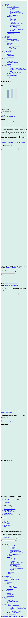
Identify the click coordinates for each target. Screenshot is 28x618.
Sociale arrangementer (9, 121)
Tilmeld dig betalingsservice (11, 285)
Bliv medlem (7, 36)
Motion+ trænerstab (15, 46)
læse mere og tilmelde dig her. (13, 267)
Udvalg (8, 18)
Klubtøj (12, 9)
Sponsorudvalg (13, 26)
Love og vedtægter (14, 11)
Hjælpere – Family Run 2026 (17, 68)
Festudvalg (12, 20)
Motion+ (9, 44)
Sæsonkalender (10, 57)
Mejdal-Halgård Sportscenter (14, 15)
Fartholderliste (13, 48)
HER (9, 133)
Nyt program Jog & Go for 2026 (12, 514)
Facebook (6, 58)
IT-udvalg (12, 22)
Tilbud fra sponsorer (12, 39)
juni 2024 (6, 526)
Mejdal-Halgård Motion (13, 7)
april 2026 (6, 522)
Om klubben (13, 8)
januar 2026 (7, 524)
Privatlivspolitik (11, 33)
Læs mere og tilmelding (6, 412)
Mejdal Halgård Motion (6, 616)
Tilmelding (6, 65)
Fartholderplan (10, 47)
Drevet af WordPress (18, 616)
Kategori (9, 54)
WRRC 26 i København (7, 499)
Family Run (10, 61)
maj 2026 (6, 521)
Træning (6, 41)
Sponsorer (6, 37)
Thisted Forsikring (14, 40)
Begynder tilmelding (12, 75)
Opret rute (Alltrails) (18, 29)
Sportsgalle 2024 (8, 513)
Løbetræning (10, 43)
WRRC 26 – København (13, 73)
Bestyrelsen (10, 16)
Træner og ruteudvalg (15, 27)
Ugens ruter (6, 4)
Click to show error (5, 537)
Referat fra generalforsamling (17, 14)
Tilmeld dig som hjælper (13, 66)
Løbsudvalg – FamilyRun (16, 23)
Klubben (6, 5)
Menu (2, 1)
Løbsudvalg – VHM (15, 25)
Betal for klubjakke (8, 510)
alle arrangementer (5, 502)
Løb (5, 59)
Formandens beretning (15, 12)
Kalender (6, 53)
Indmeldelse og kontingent (13, 32)
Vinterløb (9, 64)
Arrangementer (10, 55)
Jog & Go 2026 (7, 51)
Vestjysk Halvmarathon (12, 62)
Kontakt (9, 34)
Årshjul (12, 30)
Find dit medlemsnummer (11, 283)
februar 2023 (7, 528)
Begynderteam (13, 19)
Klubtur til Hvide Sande (9, 509)
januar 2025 (7, 525)
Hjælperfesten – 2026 (15, 72)
